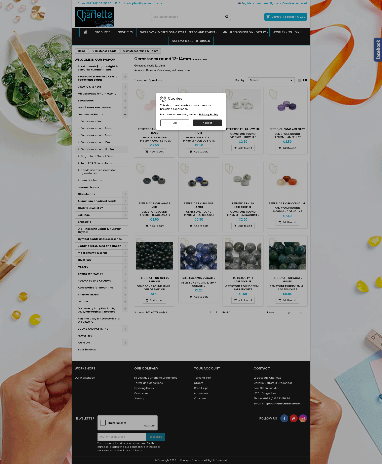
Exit (175, 123)
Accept (207, 123)
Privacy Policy (208, 114)
